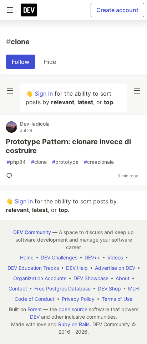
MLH (133, 288)
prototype (65, 162)
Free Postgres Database (62, 288)
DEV (35, 317)
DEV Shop (109, 288)
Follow (20, 61)
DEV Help (77, 268)
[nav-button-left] (10, 91)
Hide (50, 61)
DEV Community (32, 232)
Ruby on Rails (74, 324)
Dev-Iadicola (35, 124)
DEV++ (92, 257)
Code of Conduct (35, 299)
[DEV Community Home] (29, 10)
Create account (117, 10)
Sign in (44, 93)
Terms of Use (117, 299)
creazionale (99, 162)
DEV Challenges (59, 257)
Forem (34, 309)
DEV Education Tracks (33, 268)
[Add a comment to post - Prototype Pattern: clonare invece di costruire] (10, 175)
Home (27, 257)
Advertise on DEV (115, 268)
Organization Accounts (39, 278)
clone (39, 162)
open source (73, 309)
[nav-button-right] (137, 91)
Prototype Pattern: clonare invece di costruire (68, 146)
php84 (16, 162)
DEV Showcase (91, 278)
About (123, 278)
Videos (115, 257)
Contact (18, 288)
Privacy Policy (78, 299)
